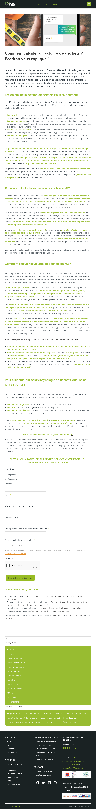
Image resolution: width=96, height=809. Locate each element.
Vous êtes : (11, 469)
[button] (89, 4)
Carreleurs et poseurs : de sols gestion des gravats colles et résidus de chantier (43, 722)
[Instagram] (55, 782)
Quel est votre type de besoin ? (20, 540)
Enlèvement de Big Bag (45, 748)
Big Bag (10, 653)
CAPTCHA (9, 558)
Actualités (11, 649)
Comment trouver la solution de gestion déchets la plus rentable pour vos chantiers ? (47, 603)
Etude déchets (13, 671)
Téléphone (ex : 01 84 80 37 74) (20, 506)
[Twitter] (43, 782)
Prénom (8, 483)
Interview (11, 680)
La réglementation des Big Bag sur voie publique (60, 607)
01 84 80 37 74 (59, 462)
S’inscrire (11, 748)
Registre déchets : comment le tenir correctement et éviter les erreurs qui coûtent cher (46, 713)
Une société (12, 479)
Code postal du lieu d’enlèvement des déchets (27, 528)
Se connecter (12, 752)
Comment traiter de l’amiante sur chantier (50, 610)
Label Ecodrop (13, 684)
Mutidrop (60, 241)
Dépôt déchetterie (15, 666)
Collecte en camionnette (46, 741)
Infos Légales (17, 806)
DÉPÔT (55, 4)
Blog (9, 745)
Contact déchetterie (44, 775)
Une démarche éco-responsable (15, 768)
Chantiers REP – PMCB (45, 752)
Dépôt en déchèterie (44, 759)
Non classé (12, 697)
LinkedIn (9, 618)
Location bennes (14, 688)
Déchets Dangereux (16, 662)
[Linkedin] (49, 782)
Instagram (80, 615)
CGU (6, 806)
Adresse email (12, 517)
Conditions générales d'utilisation (15, 553)
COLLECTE (42, 4)
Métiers (10, 693)
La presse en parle (14, 773)
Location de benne (43, 745)
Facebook (56, 615)
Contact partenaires (44, 771)
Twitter (68, 615)
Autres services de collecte (47, 755)
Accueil (10, 741)
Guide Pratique (14, 675)
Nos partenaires (13, 784)
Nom (8, 495)
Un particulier (12, 474)
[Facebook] (38, 782)
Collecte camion (14, 658)
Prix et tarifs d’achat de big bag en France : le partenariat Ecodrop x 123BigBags (43, 717)
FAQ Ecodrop (12, 780)
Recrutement (13, 701)
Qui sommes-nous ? (15, 764)
